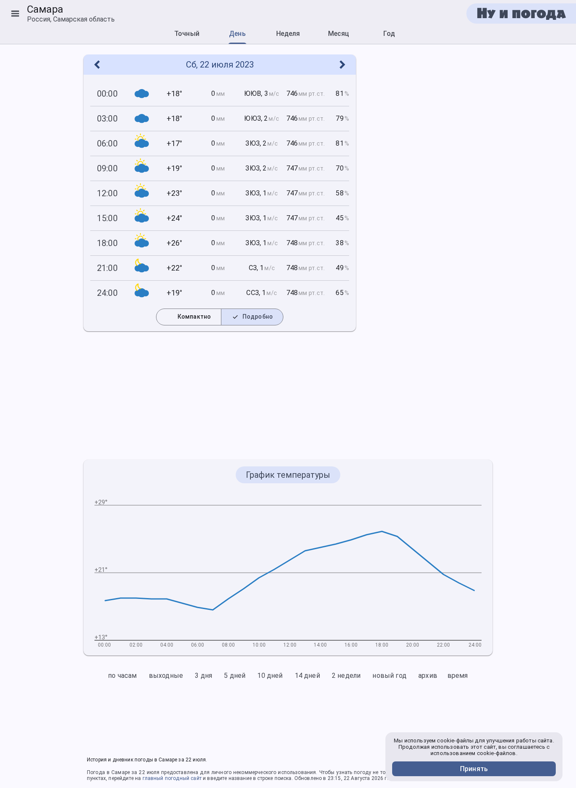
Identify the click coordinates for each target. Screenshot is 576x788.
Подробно (253, 316)
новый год (389, 676)
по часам (122, 676)
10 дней (270, 676)
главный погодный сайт (172, 778)
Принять (474, 769)
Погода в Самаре (108, 772)
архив (427, 676)
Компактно (190, 316)
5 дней (234, 676)
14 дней (307, 676)
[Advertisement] (429, 181)
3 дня (203, 676)
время (457, 676)
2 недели (346, 676)
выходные (166, 676)
